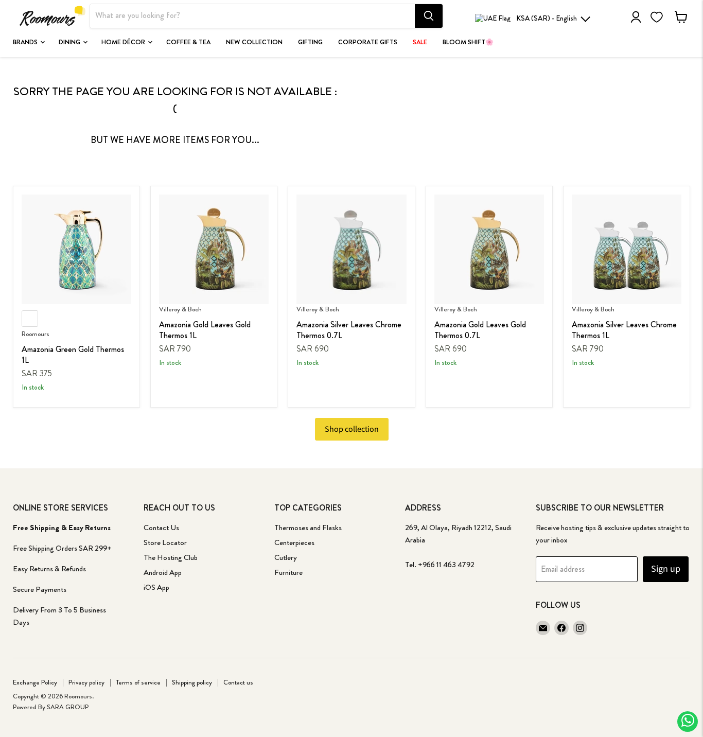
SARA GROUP (68, 707)
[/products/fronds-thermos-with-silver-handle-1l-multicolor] (626, 249)
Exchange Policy (35, 682)
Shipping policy (192, 682)
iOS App (156, 587)
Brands (26, 42)
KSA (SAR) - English (546, 18)
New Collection (254, 42)
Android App (163, 572)
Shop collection (352, 429)
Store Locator (165, 542)
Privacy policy (86, 682)
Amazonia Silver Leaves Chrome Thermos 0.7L (348, 330)
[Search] (429, 16)
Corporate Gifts (367, 42)
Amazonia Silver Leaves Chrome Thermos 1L (624, 330)
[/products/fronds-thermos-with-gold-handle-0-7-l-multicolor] (489, 249)
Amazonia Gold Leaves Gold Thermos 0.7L (480, 330)
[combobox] (252, 16)
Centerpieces (294, 542)
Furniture (288, 572)
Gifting (310, 42)
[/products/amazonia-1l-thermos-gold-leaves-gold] (214, 249)
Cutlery (285, 557)
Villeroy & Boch (180, 309)
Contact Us (161, 527)
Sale (420, 42)
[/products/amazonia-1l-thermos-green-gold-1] (76, 249)
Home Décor (124, 42)
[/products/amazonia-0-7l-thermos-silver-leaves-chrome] (351, 249)
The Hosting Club (171, 557)
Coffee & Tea (188, 42)
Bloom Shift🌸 (468, 42)
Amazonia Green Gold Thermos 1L (73, 354)
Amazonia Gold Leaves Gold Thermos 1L (205, 330)
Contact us (238, 682)
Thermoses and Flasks (308, 527)
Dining (70, 42)
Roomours (35, 334)
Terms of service (138, 682)
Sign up (665, 569)
